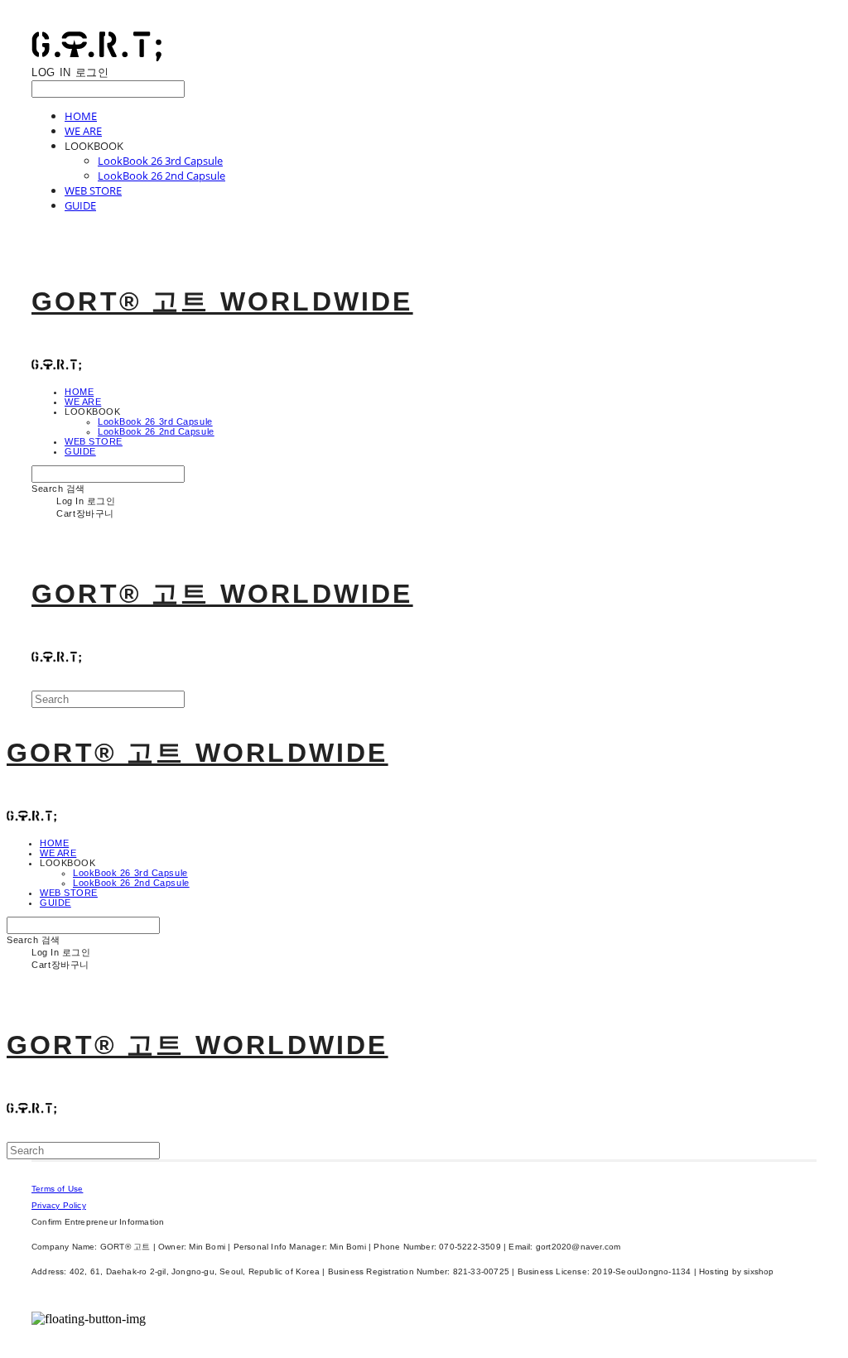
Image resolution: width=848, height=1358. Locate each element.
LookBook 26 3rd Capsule (160, 160)
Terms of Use (57, 1188)
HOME (81, 115)
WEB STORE (93, 190)
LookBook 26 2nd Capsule (161, 175)
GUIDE (80, 205)
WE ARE (83, 130)
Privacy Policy (58, 1205)
